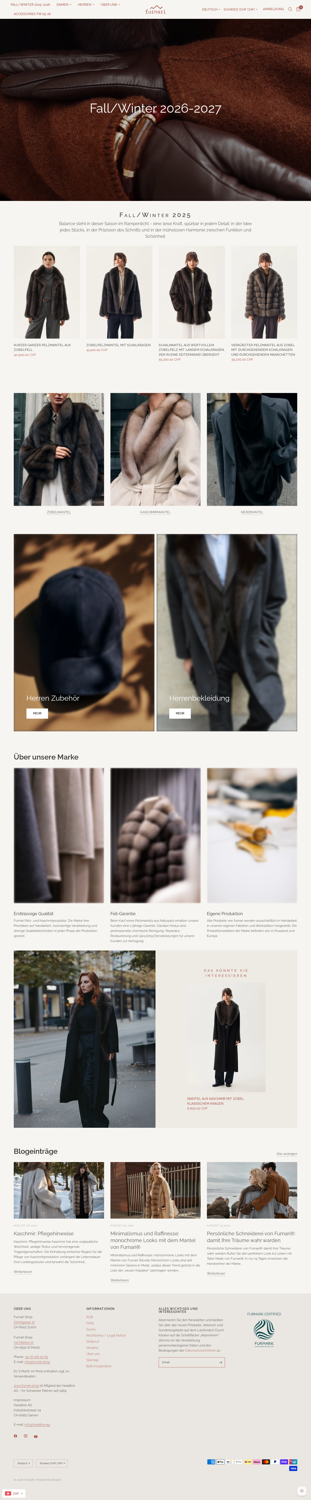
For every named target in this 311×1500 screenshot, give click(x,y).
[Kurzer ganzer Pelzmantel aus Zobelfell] (47, 292)
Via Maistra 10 (23, 1342)
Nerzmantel (252, 512)
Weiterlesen (23, 1272)
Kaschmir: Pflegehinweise (44, 1233)
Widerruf (92, 1342)
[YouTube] (38, 1436)
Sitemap (92, 1360)
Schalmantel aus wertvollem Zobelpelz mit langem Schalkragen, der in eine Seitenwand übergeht (191, 350)
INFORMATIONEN (100, 1308)
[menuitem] (32, 4)
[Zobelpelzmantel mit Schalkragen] (119, 292)
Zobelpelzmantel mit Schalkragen (118, 345)
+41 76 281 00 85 (36, 1357)
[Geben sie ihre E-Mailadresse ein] (220, 1362)
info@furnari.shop (37, 1362)
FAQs (90, 1323)
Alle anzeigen (287, 1154)
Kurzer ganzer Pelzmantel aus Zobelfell (42, 347)
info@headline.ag (37, 1425)
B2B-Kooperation (98, 1366)
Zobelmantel (59, 512)
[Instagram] (28, 1436)
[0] (297, 9)
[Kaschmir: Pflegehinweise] (59, 1190)
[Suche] (290, 9)
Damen (62, 5)
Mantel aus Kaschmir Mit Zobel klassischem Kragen (215, 1101)
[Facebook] (18, 1436)
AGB (89, 1317)
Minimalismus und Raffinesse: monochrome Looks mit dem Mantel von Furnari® (152, 1240)
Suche (91, 1329)
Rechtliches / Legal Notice (106, 1335)
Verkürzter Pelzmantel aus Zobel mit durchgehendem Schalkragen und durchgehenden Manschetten (263, 350)
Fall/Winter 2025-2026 (30, 5)
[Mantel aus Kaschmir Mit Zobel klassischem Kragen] (226, 1037)
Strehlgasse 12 (24, 1322)
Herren (84, 5)
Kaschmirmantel (155, 512)
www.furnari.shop (26, 1386)
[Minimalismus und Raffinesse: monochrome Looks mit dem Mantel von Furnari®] (155, 1190)
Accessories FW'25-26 (32, 14)
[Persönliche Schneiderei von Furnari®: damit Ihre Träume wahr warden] (252, 1190)
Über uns (109, 5)
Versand (92, 1348)
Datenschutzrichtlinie (200, 1350)
